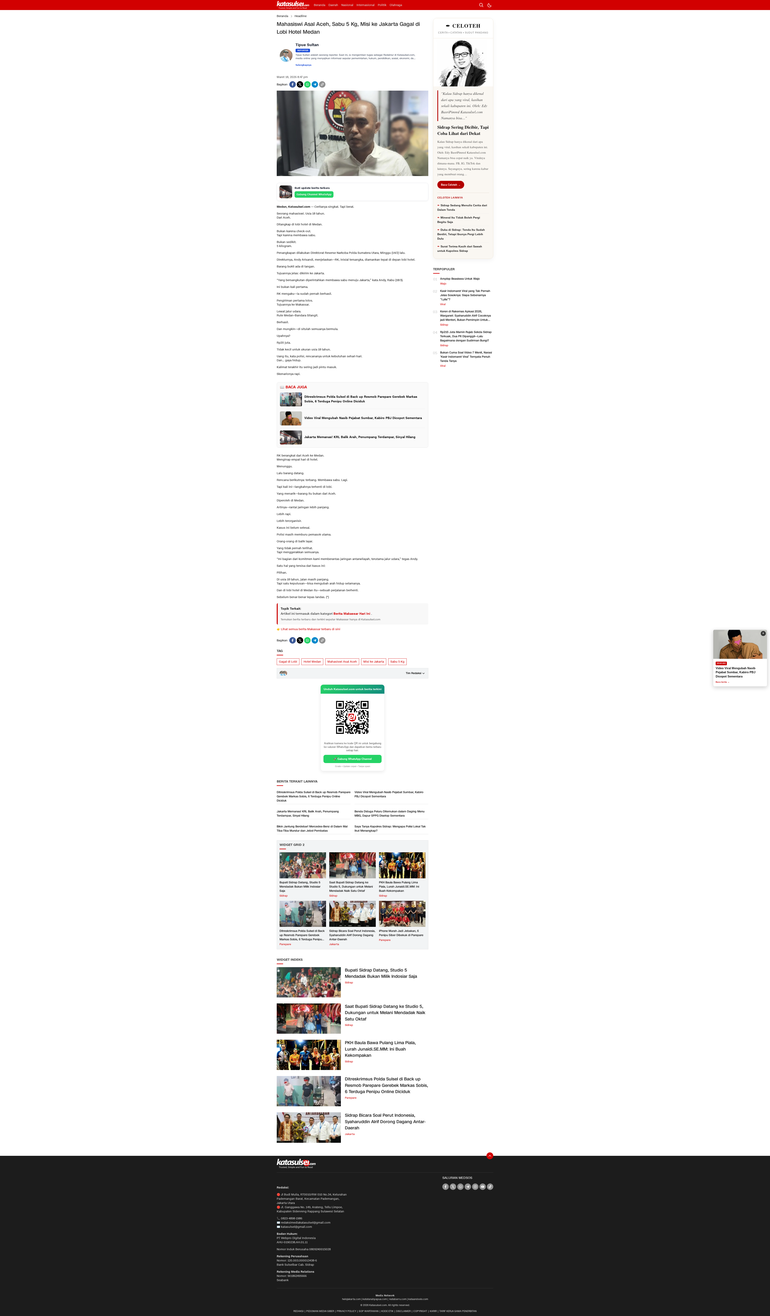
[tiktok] (490, 1186)
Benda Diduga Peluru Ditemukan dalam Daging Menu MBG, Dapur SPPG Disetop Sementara (390, 814)
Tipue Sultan (307, 45)
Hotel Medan (312, 662)
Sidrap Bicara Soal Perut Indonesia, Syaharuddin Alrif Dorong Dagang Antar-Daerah (352, 935)
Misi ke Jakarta (373, 662)
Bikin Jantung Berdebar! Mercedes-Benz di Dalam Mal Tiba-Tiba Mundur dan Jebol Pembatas (312, 829)
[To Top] (489, 1155)
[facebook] (292, 84)
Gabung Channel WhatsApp (314, 194)
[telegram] (315, 84)
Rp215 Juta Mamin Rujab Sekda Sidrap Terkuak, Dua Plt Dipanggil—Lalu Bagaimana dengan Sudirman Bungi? (466, 336)
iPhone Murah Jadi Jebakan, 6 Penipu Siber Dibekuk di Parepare (401, 933)
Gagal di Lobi (288, 662)
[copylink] (322, 84)
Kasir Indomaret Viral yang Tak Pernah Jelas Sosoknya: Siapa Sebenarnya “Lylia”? (465, 295)
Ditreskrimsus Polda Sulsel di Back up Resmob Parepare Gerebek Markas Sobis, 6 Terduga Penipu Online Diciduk (314, 796)
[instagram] (475, 1186)
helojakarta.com (351, 1299)
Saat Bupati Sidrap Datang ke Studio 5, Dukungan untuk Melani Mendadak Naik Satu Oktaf (351, 887)
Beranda (282, 16)
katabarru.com (397, 1299)
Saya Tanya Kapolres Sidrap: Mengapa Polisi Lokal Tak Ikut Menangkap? (390, 829)
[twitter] (300, 84)
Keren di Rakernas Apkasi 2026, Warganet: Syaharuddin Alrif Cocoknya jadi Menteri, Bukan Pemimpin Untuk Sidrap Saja (465, 318)
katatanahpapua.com (375, 1299)
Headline (301, 16)
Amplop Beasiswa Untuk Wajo (460, 279)
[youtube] (482, 1186)
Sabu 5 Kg (397, 662)
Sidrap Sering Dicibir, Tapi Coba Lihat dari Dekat (463, 130)
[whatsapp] (307, 84)
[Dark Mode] (489, 5)
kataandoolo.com (418, 1299)
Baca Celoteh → (451, 184)
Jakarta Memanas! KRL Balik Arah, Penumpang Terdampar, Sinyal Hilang (308, 814)
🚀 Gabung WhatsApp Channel (352, 758)
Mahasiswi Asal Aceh (342, 662)
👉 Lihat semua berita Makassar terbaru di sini (308, 629)
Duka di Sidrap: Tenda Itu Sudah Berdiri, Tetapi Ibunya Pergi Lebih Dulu (461, 234)
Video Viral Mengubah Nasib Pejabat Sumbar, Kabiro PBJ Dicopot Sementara (389, 794)
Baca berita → (725, 682)
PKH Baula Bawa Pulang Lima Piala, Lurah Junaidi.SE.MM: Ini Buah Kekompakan (399, 887)
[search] (481, 5)
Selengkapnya (303, 65)
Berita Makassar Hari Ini (352, 614)
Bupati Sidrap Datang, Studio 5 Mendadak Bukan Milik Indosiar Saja (300, 887)
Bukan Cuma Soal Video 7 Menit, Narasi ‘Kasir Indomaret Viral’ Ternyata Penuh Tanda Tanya (466, 357)
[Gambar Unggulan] (352, 175)
